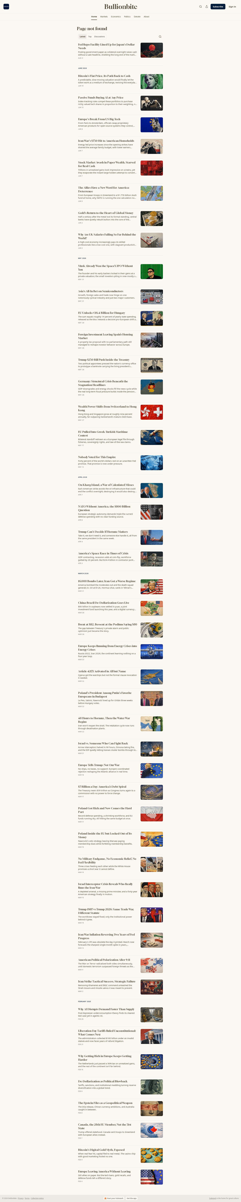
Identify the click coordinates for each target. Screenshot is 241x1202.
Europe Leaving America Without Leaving (104, 1171)
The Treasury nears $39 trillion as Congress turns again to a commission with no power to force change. (106, 792)
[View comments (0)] (99, 61)
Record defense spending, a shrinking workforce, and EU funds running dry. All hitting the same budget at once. (105, 817)
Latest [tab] (82, 36)
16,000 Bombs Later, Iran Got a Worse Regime (107, 581)
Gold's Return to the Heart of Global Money (105, 212)
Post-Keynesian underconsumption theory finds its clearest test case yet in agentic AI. (106, 1014)
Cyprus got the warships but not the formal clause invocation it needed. (107, 676)
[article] (120, 53)
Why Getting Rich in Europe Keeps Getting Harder (104, 1057)
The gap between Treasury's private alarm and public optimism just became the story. (103, 629)
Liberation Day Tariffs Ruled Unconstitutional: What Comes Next (107, 1032)
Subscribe (218, 6)
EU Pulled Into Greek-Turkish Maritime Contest (103, 433)
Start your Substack (115, 1198)
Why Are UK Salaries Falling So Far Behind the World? (107, 236)
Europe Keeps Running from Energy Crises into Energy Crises (107, 647)
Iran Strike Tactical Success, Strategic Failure (106, 981)
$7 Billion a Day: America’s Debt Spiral (102, 786)
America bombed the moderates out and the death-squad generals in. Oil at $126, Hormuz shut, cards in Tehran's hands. (105, 586)
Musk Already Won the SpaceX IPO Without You (105, 267)
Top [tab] (89, 36)
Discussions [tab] (99, 36)
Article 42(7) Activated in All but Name (102, 671)
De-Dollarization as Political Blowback (102, 1081)
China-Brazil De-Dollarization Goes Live (103, 602)
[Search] (200, 6)
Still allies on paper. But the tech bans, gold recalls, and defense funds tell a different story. (104, 1176)
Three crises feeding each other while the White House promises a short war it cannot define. (104, 867)
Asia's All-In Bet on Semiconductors (100, 291)
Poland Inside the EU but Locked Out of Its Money (105, 835)
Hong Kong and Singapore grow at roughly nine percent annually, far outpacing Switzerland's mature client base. (105, 415)
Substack (212, 1198)
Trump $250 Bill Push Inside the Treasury (103, 359)
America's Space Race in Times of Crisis (103, 553)
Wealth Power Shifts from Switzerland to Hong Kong (107, 408)
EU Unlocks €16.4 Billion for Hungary (101, 312)
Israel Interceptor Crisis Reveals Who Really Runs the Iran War (105, 885)
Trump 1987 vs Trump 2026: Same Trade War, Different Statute (106, 911)
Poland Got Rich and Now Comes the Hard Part (105, 810)
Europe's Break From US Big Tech (99, 119)
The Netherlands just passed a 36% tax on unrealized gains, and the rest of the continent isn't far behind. (106, 1065)
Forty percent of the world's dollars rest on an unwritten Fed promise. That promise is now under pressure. (107, 462)
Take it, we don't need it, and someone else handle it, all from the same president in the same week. (107, 537)
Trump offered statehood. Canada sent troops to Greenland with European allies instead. (106, 1133)
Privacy (20, 1198)
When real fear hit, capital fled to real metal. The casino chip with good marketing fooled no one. (106, 1155)
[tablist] (92, 36)
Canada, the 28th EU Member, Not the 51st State (104, 1126)
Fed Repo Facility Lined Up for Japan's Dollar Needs (106, 46)
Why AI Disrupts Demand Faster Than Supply (106, 1009)
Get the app (132, 1198)
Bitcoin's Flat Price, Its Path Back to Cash (104, 75)
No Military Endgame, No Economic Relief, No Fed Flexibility (107, 860)
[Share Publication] (206, 6)
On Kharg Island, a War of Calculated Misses (106, 484)
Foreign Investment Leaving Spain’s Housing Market (105, 336)
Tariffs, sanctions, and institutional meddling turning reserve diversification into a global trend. (107, 1086)
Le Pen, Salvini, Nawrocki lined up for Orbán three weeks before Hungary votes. (105, 701)
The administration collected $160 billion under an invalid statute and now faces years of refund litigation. (106, 1039)
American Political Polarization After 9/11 (104, 959)
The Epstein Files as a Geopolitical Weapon (105, 1102)
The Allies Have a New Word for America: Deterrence (103, 189)
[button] (94, 16)
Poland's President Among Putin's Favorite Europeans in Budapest (105, 694)
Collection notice (37, 1198)
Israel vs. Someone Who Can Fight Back (103, 743)
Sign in (232, 6)
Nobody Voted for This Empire (97, 457)
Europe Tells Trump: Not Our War (99, 765)
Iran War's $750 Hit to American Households (106, 140)
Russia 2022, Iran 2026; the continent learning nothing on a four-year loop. (107, 655)
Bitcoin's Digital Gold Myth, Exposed (101, 1149)
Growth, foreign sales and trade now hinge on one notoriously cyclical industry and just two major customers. (106, 296)
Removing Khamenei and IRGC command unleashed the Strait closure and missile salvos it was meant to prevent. (105, 986)
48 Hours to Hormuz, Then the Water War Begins (104, 719)
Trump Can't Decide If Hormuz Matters (103, 531)
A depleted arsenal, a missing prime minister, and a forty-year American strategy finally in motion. (107, 893)
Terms (27, 1198)
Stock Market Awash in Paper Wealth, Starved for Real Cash (106, 164)
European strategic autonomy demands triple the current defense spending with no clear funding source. (105, 515)
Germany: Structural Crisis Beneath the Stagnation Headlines (103, 383)
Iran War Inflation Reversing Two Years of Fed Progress (106, 936)
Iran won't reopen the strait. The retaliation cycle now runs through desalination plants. (106, 727)
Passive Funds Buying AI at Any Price (100, 97)
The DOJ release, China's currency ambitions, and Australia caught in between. (106, 1108)
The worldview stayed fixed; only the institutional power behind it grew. (105, 918)
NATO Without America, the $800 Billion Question (104, 508)
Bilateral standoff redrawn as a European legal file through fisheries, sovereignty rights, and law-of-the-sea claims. (106, 440)
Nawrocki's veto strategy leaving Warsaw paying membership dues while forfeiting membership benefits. (105, 842)
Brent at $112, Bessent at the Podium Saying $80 (107, 624)
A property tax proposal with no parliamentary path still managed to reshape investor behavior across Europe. (105, 343)
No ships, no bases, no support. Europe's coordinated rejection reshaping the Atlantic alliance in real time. (103, 770)
